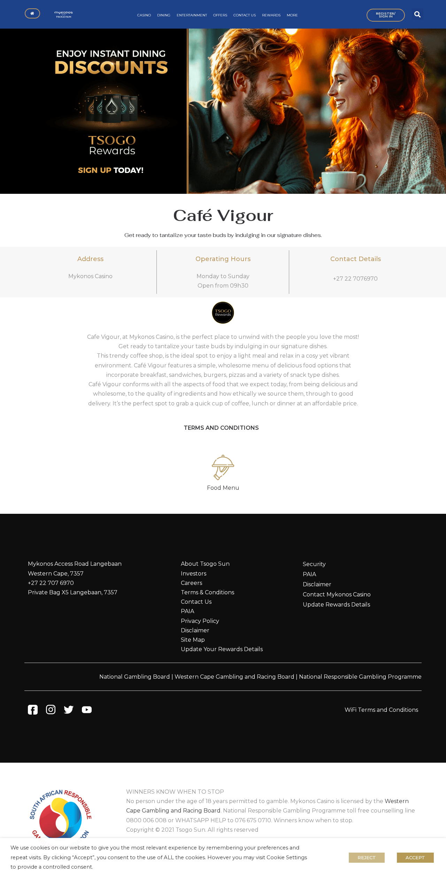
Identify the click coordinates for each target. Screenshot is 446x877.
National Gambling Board (134, 676)
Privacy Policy (200, 621)
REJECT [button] (366, 857)
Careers (191, 583)
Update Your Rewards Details (222, 649)
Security (314, 564)
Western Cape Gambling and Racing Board (234, 676)
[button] (417, 14)
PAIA (187, 611)
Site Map (193, 639)
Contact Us (196, 601)
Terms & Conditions (207, 592)
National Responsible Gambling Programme (360, 676)
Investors (193, 573)
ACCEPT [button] (415, 857)
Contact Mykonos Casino (337, 594)
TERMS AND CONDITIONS (221, 428)
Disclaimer (195, 630)
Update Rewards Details (336, 604)
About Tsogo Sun (205, 563)
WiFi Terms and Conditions (381, 710)
